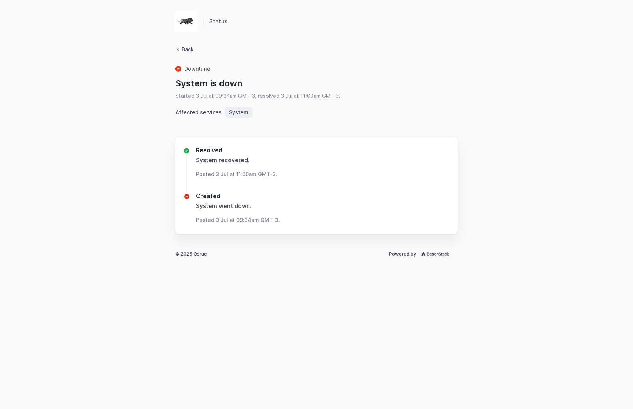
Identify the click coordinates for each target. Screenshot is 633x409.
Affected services (198, 112)
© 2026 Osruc (191, 254)
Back (188, 49)
